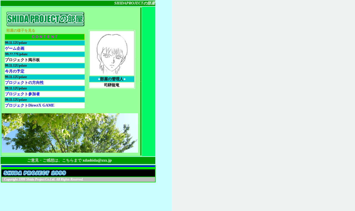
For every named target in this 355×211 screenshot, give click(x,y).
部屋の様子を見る (20, 30)
